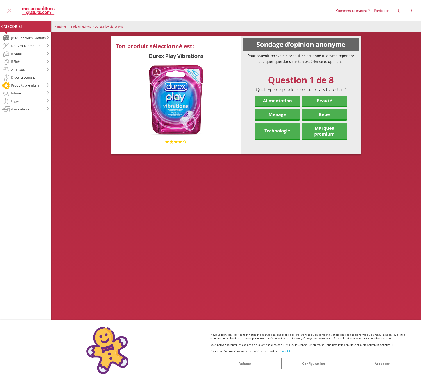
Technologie (277, 131)
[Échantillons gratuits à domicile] (38, 10)
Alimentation (277, 101)
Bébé (324, 114)
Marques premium (324, 131)
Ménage (277, 114)
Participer (381, 10)
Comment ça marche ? (353, 10)
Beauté (324, 101)
